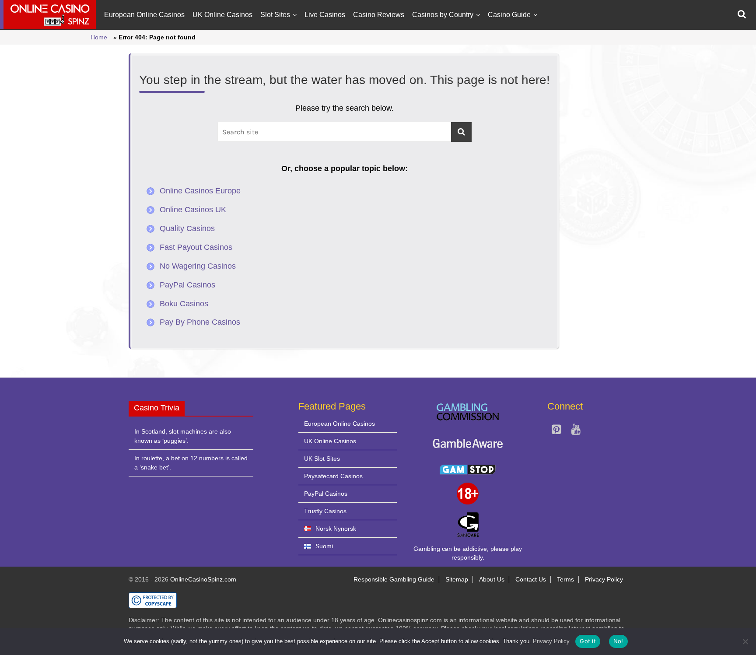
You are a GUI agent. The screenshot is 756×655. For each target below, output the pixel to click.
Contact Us (530, 579)
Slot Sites (275, 14)
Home (99, 37)
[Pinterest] (556, 430)
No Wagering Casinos (198, 266)
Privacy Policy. (552, 641)
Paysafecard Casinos (333, 476)
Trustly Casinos (325, 511)
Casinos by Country (442, 14)
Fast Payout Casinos (196, 247)
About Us (491, 579)
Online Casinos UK (193, 209)
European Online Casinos (144, 14)
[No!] (745, 641)
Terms (565, 579)
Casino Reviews (378, 14)
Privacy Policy (604, 579)
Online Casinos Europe (200, 190)
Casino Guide (509, 14)
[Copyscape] (153, 596)
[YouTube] (576, 430)
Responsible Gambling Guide (394, 579)
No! (618, 640)
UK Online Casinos (222, 14)
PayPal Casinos (187, 284)
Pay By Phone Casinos (200, 322)
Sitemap (456, 579)
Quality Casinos (187, 228)
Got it (588, 640)
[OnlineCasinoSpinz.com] (48, 14)
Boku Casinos (184, 303)
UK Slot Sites (322, 458)
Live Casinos (324, 14)
